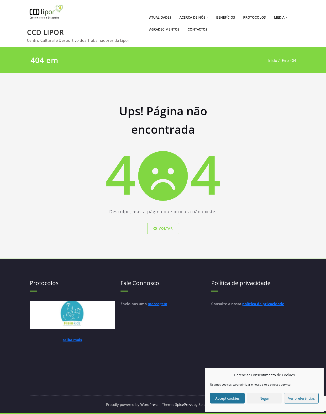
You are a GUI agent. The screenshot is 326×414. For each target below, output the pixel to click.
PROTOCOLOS (254, 17)
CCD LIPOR (45, 32)
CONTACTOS (197, 29)
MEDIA (279, 17)
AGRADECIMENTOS (164, 29)
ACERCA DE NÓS (192, 17)
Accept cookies (227, 398)
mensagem (157, 303)
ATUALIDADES (160, 17)
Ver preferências (301, 398)
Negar (264, 398)
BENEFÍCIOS (225, 17)
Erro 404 (289, 60)
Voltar (166, 228)
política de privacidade (263, 303)
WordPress (149, 404)
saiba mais (72, 342)
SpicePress (184, 404)
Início (272, 60)
